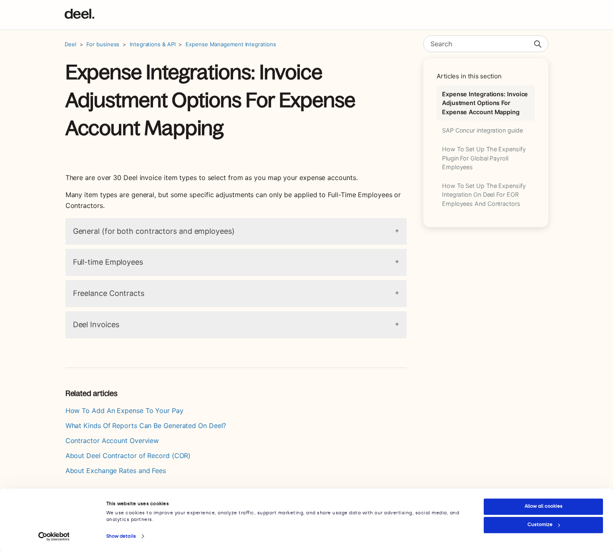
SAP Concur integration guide (482, 130)
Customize (540, 524)
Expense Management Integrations (231, 44)
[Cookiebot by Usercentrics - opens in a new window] (54, 536)
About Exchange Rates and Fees (115, 470)
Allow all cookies (544, 506)
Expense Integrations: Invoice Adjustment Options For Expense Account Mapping (485, 102)
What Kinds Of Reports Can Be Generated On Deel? (145, 425)
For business (102, 44)
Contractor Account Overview (112, 440)
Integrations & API (152, 44)
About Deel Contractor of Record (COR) (128, 455)
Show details (121, 536)
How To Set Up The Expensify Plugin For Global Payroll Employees (484, 157)
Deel (70, 44)
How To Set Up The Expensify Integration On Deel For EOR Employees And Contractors (484, 194)
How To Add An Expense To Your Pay (124, 410)
